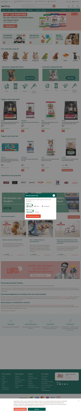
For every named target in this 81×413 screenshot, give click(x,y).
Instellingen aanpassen (20, 409)
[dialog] (40, 206)
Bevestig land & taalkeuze (33, 216)
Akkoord (37, 409)
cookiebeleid (42, 405)
